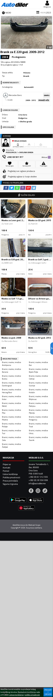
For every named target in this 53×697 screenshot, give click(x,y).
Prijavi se (7, 464)
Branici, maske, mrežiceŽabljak (11, 445)
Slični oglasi (28, 195)
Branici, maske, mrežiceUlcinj (38, 432)
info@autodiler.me (37, 483)
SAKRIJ (46, 95)
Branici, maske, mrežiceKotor (11, 398)
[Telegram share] (34, 188)
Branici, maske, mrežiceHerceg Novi (11, 391)
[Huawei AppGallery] (26, 508)
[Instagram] (38, 491)
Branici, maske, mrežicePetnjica (38, 404)
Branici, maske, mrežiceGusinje (38, 384)
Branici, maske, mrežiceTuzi (11, 432)
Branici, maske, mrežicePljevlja (38, 411)
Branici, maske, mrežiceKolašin (38, 391)
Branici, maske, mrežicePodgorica (38, 418)
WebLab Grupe (34, 525)
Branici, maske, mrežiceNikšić (11, 404)
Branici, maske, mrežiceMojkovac (38, 398)
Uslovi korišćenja (10, 474)
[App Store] (35, 500)
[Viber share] (23, 188)
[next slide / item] (50, 32)
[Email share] (28, 188)
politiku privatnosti (32, 694)
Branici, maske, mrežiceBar (38, 364)
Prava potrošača (10, 480)
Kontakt (6, 467)
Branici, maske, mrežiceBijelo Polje (38, 370)
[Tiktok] (45, 491)
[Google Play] (18, 500)
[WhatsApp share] (17, 188)
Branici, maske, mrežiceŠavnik (38, 439)
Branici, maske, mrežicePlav (11, 411)
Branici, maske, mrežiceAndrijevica (11, 364)
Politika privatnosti (11, 477)
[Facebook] (31, 491)
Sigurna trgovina (10, 484)
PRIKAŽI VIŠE (43, 100)
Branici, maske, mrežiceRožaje (11, 425)
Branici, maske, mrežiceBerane (11, 370)
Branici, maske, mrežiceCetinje (38, 377)
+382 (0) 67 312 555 (38, 476)
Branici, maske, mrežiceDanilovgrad (11, 384)
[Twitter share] (11, 188)
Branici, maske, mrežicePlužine (11, 418)
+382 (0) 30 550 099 (38, 480)
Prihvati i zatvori (48, 692)
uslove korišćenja (16, 694)
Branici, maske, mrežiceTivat (38, 425)
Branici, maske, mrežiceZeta (11, 439)
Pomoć (6, 470)
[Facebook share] (6, 188)
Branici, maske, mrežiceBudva (11, 377)
